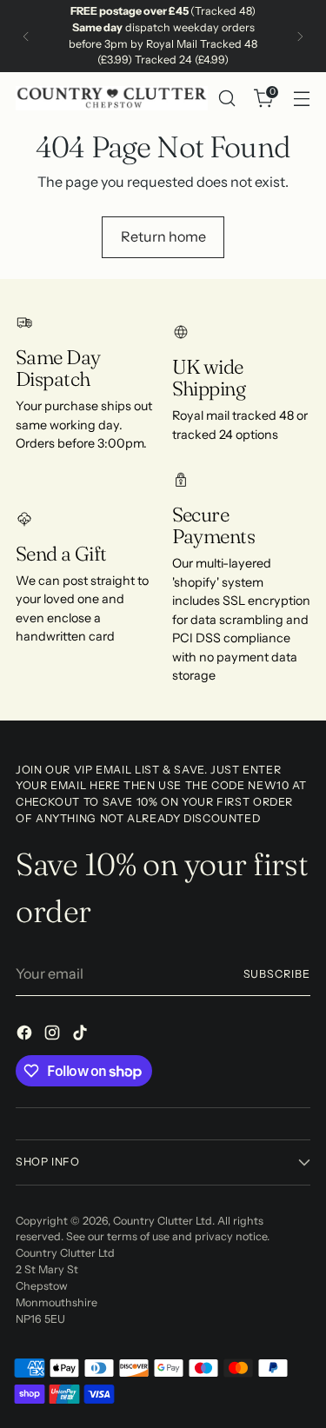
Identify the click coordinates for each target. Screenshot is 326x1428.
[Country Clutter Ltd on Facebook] (26, 1035)
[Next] (300, 36)
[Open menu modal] (301, 98)
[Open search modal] (226, 98)
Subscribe (276, 973)
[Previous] (26, 36)
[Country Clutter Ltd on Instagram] (53, 1035)
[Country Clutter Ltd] (112, 98)
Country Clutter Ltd (162, 1220)
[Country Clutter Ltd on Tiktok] (81, 1035)
